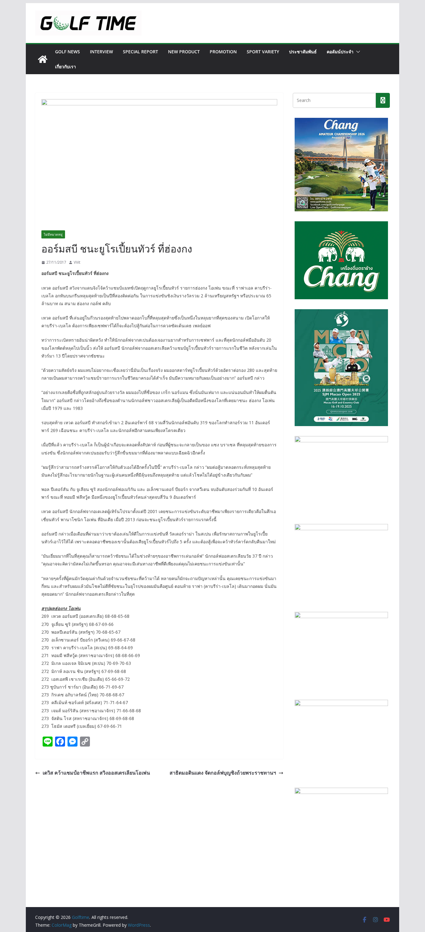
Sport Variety (263, 52)
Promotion (223, 52)
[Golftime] (42, 59)
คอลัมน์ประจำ (340, 52)
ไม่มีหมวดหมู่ (53, 234)
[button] (356, 51)
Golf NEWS (67, 52)
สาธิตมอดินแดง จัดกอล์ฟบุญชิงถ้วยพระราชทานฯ (223, 772)
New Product (184, 52)
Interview (101, 52)
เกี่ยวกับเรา (65, 67)
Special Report (140, 52)
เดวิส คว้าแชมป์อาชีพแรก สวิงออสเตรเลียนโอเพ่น (96, 772)
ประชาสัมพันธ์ (303, 52)
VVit (77, 262)
